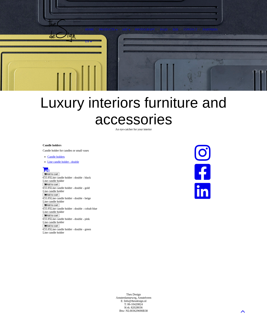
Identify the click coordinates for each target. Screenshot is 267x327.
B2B (175, 29)
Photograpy (145, 29)
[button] (243, 311)
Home (89, 29)
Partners (210, 29)
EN (87, 41)
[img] (62, 30)
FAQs (164, 29)
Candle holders (56, 156)
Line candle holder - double (63, 161)
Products (107, 29)
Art (125, 29)
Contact (190, 29)
